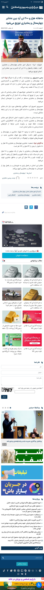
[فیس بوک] (7, 571)
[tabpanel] (22, 428)
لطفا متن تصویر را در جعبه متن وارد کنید (30, 388)
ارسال (4, 397)
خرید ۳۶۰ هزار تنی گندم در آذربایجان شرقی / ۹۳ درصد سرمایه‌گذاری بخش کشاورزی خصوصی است (24, 541)
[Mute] (7, 245)
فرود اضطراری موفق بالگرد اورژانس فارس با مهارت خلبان (24, 503)
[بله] (25, 571)
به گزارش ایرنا (38, 143)
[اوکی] (25, 574)
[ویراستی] (11, 571)
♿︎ (39, 585)
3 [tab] (5, 407)
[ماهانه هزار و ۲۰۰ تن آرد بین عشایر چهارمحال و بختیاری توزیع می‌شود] (22, 46)
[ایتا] (18, 571)
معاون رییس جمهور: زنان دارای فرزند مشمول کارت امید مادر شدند (21, 537)
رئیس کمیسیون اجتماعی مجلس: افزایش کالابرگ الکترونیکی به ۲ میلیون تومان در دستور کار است (21, 510)
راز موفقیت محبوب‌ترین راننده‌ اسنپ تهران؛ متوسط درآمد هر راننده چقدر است (21, 516)
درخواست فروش (22, 255)
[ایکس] (36, 571)
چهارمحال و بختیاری (19, 173)
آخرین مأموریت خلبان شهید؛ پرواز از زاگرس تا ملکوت (25, 520)
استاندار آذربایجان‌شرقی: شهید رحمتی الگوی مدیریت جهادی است (21, 523)
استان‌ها (29, 173)
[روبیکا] (32, 571)
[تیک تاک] (4, 571)
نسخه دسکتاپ (22, 564)
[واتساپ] (18, 574)
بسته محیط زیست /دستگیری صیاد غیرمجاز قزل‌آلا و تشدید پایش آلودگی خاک (21, 527)
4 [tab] (3, 407)
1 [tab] (10, 407)
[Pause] (4, 245)
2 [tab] (8, 407)
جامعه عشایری (36, 195)
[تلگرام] (40, 571)
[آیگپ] (22, 571)
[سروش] (14, 571)
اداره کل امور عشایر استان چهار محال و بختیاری (27, 191)
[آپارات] (29, 571)
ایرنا (24, 7)
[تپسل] (3, 222)
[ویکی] (22, 574)
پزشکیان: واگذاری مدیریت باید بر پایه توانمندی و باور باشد (24, 441)
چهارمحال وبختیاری (23, 195)
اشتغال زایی (11, 195)
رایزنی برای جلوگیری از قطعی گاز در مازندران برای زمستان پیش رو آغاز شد (21, 533)
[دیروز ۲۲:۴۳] (22, 424)
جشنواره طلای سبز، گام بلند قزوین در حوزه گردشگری (25, 506)
